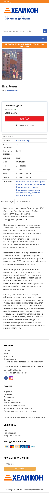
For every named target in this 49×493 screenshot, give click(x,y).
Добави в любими (26, 125)
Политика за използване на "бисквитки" (23, 361)
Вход (6, 430)
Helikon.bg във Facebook (15, 372)
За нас (7, 350)
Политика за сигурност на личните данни (24, 366)
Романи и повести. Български (30, 181)
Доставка (8, 400)
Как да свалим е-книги (14, 405)
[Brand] (21, 8)
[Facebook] (6, 378)
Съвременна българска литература (30, 185)
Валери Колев (12, 90)
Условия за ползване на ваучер (19, 408)
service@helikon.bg (12, 370)
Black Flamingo (23, 140)
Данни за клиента (12, 402)
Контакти (8, 356)
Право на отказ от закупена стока (20, 411)
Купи (22, 119)
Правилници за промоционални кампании (24, 417)
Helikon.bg (7, 2)
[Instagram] (11, 378)
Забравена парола (12, 435)
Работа (7, 353)
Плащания (9, 397)
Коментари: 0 (7, 136)
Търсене (8, 391)
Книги (31, 195)
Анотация (9, 201)
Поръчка (8, 394)
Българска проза (24, 184)
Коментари (24, 201)
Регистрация (10, 432)
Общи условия (11, 359)
